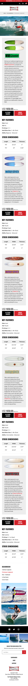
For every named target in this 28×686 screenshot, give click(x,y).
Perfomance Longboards (7, 572)
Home (5, 13)
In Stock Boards (7, 113)
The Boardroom (10, 13)
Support (14, 663)
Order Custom (20, 113)
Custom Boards (5, 579)
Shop (14, 660)
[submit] (24, 652)
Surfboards (14, 657)
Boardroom (6, 567)
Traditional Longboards (6, 570)
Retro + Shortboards (6, 575)
